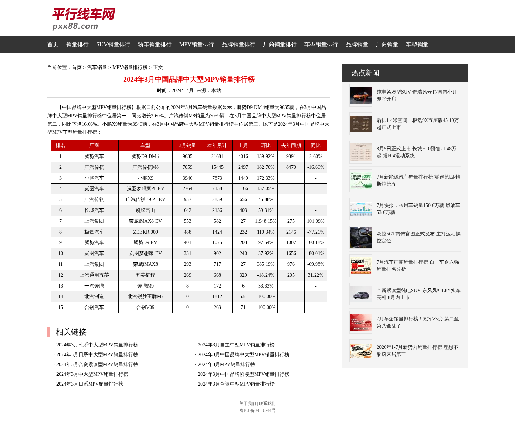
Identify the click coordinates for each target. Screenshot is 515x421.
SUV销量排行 (113, 44)
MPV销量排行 (196, 44)
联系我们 (267, 403)
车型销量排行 (321, 44)
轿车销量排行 (155, 44)
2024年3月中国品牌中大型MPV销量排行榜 (243, 354)
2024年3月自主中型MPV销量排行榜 (236, 344)
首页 (53, 44)
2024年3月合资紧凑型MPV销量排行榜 (97, 364)
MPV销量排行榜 (129, 67)
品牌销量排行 (238, 44)
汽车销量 (97, 67)
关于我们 (247, 403)
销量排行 (77, 44)
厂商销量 (387, 44)
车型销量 (417, 44)
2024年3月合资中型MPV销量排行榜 (236, 384)
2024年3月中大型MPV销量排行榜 (92, 374)
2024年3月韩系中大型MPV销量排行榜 (97, 344)
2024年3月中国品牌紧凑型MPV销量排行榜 (243, 374)
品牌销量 (357, 44)
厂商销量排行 (280, 44)
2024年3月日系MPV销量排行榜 (89, 384)
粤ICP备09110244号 (258, 410)
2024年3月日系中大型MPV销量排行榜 (97, 354)
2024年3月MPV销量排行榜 (226, 364)
